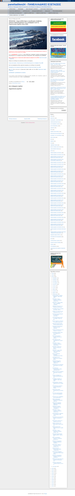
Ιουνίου (54, 287)
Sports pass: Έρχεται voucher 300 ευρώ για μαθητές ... (57, 336)
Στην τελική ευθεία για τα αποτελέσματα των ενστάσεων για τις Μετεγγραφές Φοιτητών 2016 (58, 80)
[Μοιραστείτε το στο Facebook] (32, 81)
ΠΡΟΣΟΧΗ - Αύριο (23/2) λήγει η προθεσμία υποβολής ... (57, 351)
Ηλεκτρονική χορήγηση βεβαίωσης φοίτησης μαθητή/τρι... (57, 403)
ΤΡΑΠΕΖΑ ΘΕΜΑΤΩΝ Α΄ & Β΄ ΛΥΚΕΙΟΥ (16, 15)
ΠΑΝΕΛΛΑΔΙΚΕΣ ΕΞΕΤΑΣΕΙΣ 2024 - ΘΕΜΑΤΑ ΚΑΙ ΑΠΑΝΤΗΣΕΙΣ (57, 215)
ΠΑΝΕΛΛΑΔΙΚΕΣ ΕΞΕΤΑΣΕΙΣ (56, 152)
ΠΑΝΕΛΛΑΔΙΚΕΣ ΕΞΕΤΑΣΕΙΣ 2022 (57, 202)
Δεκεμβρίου (55, 278)
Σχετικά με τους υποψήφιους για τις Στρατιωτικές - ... (58, 397)
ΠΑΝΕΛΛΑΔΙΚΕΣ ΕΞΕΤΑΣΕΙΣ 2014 (57, 164)
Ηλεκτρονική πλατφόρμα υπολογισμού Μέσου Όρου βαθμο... (58, 452)
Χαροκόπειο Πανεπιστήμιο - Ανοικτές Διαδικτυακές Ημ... (58, 324)
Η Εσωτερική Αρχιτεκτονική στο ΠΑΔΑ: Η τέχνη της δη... (57, 318)
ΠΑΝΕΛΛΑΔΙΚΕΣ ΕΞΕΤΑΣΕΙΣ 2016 (57, 173)
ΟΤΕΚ (52, 150)
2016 (53, 479)
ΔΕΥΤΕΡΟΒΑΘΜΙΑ (54, 125)
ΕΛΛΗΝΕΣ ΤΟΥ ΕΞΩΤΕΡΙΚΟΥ (56, 135)
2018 (53, 476)
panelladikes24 (11, 72)
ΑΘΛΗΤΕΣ (52, 118)
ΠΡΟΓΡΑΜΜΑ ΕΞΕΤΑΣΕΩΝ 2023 (15, 13)
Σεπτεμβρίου (55, 282)
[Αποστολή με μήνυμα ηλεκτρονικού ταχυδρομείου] (29, 81)
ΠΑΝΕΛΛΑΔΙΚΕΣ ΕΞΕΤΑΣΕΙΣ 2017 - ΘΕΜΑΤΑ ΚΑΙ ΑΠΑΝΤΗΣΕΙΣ (57, 181)
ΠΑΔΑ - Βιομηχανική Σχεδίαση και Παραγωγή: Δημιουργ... (58, 400)
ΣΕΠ (51, 238)
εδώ (12, 69)
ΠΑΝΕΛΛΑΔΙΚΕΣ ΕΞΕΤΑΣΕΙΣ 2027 (57, 227)
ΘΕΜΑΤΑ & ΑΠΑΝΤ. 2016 (53, 13)
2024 (53, 276)
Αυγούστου (55, 284)
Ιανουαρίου (55, 466)
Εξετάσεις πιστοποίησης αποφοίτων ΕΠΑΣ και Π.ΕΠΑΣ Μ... (57, 456)
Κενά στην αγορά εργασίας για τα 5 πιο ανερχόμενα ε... (57, 394)
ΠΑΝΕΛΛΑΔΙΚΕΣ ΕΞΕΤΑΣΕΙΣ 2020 (57, 193)
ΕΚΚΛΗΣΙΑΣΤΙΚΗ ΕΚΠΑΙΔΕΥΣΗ (56, 133)
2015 (53, 481)
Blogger (45, 493)
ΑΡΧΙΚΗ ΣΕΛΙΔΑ (12, 8)
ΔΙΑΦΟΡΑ (52, 127)
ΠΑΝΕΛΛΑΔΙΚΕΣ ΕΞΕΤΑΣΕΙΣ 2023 (57, 207)
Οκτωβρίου (55, 281)
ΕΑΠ (51, 129)
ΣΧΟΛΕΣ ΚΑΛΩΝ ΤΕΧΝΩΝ (55, 242)
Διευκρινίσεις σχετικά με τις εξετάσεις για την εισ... (57, 421)
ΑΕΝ (51, 116)
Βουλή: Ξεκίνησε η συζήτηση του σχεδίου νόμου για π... (58, 321)
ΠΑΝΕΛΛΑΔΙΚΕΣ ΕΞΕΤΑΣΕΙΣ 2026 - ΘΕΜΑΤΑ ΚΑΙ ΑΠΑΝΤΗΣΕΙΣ (57, 225)
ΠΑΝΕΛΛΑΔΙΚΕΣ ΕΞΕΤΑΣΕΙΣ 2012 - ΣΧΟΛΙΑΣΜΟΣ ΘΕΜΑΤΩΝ (57, 160)
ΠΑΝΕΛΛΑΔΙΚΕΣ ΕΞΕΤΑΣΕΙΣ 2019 (57, 188)
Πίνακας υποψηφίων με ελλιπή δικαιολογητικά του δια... (58, 376)
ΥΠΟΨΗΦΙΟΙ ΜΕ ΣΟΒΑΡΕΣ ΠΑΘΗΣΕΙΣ (58, 248)
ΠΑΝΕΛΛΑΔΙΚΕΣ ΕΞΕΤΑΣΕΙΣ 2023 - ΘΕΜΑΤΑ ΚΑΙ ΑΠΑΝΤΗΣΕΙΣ (57, 210)
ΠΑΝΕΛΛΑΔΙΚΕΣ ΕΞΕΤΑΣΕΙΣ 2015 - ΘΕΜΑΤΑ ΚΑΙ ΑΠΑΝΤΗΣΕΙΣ (57, 172)
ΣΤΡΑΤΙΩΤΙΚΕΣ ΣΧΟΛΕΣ (16, 83)
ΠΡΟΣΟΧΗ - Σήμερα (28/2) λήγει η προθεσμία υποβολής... (58, 303)
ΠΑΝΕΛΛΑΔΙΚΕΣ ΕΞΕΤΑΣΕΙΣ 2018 (57, 183)
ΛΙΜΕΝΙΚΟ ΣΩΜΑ (54, 145)
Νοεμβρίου (55, 279)
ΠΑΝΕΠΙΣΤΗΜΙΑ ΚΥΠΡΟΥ (55, 234)
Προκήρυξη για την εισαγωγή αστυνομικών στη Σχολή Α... (58, 365)
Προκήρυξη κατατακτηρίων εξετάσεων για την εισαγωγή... (57, 327)
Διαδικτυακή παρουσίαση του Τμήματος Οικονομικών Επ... (58, 459)
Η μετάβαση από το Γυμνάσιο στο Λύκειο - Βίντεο (58, 309)
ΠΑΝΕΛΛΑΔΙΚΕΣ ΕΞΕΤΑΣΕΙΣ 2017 (57, 178)
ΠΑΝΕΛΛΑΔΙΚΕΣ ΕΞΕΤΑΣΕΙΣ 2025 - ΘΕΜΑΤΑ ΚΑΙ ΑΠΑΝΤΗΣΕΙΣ (57, 220)
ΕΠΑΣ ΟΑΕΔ (53, 137)
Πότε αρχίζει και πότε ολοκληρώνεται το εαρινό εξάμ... (58, 340)
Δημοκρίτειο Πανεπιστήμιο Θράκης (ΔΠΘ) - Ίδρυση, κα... (58, 434)
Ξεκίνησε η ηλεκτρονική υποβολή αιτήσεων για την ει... (58, 463)
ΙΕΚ (51, 143)
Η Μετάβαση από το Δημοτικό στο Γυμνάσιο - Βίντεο (58, 358)
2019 (53, 474)
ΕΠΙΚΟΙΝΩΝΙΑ (20, 8)
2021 (53, 471)
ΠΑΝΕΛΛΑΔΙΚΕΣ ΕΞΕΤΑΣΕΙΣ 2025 (57, 217)
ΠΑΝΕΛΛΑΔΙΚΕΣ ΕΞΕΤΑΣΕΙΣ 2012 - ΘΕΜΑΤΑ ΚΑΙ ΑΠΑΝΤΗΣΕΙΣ (57, 157)
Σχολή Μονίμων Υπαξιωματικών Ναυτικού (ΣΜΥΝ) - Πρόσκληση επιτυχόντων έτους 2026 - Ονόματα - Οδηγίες (58, 88)
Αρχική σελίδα (27, 118)
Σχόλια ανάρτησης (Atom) (30, 122)
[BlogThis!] (30, 81)
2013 (53, 484)
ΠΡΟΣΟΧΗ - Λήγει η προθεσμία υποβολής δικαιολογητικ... (57, 344)
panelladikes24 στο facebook (20, 72)
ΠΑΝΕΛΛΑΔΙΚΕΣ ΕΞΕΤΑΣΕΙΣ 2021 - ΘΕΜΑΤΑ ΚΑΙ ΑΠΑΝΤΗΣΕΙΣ (57, 200)
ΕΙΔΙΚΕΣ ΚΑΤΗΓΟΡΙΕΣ (55, 131)
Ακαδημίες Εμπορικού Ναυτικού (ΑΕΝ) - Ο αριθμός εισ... (57, 361)
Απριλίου (54, 290)
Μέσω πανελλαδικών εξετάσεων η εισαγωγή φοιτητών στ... (57, 438)
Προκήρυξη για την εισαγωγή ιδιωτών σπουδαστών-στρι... (58, 418)
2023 (53, 468)
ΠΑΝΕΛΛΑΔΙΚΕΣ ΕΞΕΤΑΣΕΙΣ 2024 (57, 212)
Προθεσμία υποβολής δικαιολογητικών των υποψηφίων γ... (57, 407)
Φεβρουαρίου (55, 294)
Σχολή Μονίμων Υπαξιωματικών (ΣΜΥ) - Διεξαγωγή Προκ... (57, 369)
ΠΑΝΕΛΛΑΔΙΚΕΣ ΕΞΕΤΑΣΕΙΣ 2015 (57, 169)
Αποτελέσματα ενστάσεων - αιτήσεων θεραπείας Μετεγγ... (58, 386)
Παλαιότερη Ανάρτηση (42, 118)
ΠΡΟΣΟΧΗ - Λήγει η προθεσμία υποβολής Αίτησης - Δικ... (57, 431)
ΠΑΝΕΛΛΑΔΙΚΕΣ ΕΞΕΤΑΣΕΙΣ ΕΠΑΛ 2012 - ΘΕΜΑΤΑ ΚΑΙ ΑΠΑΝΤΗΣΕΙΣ (58, 232)
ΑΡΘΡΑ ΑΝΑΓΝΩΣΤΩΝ (55, 121)
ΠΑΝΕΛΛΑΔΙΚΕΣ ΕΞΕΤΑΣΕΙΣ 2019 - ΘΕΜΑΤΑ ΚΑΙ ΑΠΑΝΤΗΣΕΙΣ (57, 191)
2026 (53, 273)
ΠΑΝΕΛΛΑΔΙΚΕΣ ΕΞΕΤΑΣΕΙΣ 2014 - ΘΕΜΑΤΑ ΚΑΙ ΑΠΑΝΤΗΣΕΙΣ (57, 167)
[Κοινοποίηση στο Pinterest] (33, 81)
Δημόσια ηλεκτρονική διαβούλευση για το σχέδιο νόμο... (58, 427)
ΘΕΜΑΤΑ (52, 141)
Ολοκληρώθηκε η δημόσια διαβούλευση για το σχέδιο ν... (58, 383)
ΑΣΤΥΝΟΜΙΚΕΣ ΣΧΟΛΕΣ (55, 123)
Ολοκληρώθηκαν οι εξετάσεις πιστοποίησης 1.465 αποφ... (58, 414)
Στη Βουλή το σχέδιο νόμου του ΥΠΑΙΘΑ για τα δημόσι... (58, 333)
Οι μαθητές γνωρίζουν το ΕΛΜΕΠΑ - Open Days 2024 (57, 379)
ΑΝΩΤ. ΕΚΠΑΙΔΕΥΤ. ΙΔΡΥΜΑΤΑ (32, 8)
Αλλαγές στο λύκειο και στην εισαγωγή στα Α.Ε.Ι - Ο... (58, 312)
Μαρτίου (54, 292)
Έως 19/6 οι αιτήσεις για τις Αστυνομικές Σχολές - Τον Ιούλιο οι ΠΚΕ (58, 64)
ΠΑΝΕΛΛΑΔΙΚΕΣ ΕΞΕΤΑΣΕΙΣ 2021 (57, 198)
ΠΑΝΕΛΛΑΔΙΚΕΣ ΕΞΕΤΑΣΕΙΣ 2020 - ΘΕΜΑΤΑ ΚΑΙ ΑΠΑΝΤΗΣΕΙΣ (57, 196)
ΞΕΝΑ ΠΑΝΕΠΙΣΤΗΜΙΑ (55, 148)
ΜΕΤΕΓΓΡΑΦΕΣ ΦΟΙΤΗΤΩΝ (56, 146)
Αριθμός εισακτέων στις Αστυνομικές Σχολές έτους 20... (58, 424)
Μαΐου (54, 289)
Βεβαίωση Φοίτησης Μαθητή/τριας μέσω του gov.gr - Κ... (58, 372)
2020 (53, 473)
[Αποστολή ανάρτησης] (27, 81)
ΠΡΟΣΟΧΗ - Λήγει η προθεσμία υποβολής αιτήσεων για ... (57, 300)
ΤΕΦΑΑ (52, 244)
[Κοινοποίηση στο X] (31, 81)
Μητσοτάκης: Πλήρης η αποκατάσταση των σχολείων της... (57, 445)
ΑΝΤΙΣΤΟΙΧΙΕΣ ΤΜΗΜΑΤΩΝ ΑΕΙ (46, 8)
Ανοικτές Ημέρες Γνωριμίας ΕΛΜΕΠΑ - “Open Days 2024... (57, 296)
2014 (53, 482)
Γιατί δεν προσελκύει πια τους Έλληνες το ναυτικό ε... (58, 330)
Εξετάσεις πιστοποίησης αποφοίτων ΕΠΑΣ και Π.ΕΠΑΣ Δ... (57, 442)
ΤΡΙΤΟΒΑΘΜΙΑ (53, 246)
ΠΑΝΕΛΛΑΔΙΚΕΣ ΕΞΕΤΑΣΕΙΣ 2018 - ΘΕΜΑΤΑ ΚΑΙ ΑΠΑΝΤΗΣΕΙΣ (57, 186)
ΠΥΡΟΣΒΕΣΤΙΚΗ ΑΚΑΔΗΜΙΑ (56, 236)
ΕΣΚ (51, 139)
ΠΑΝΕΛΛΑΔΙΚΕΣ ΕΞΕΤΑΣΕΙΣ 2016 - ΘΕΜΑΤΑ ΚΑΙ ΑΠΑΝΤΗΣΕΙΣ (57, 176)
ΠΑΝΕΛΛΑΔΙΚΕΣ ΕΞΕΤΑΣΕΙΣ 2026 (57, 222)
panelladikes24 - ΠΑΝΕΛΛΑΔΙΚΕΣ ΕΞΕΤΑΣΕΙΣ (34, 4)
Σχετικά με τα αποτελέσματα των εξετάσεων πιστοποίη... (58, 314)
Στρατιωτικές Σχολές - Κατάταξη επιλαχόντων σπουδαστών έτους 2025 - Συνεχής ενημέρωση (58, 71)
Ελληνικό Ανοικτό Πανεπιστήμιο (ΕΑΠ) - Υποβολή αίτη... (57, 449)
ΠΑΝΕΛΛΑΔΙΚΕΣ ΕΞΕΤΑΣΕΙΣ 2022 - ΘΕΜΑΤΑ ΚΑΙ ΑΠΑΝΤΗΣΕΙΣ (57, 205)
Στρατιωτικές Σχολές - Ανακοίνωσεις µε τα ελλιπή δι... (58, 390)
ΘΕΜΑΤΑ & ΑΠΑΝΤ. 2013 (41, 13)
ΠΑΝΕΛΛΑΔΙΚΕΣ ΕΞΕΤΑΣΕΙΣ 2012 (57, 154)
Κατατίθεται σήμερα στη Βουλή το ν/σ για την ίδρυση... (57, 347)
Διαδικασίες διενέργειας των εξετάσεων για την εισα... (58, 307)
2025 (53, 275)
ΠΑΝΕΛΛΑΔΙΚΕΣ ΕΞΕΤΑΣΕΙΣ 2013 (57, 162)
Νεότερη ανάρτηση (13, 118)
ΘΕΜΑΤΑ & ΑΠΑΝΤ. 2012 (29, 13)
